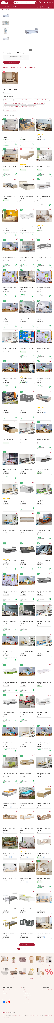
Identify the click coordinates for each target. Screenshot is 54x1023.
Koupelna (38, 7)
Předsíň (40, 976)
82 (50, 861)
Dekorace (9, 7)
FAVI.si (7, 1017)
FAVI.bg (51, 1015)
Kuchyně (32, 7)
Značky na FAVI (26, 993)
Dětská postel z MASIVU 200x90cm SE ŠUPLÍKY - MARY (34, 136)
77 (33, 836)
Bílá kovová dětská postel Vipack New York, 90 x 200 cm (17, 908)
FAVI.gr (4, 1017)
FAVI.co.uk (45, 1015)
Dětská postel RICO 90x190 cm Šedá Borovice (14, 500)
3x (43, 407)
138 (16, 149)
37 (33, 482)
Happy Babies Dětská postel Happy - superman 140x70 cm (34, 348)
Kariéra (5, 993)
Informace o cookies (27, 1005)
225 (16, 118)
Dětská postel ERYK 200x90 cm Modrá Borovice (15, 530)
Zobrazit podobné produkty (12, 62)
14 (16, 331)
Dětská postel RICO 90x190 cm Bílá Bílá (12, 348)
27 (16, 179)
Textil (14, 7)
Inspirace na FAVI (27, 995)
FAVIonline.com (6, 1012)
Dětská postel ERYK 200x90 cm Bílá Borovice (31, 651)
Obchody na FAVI (27, 991)
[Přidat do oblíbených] (50, 13)
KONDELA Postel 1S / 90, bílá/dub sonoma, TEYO (15, 196)
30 (33, 270)
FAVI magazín (26, 997)
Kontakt (5, 991)
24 (50, 695)
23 (33, 891)
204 (50, 118)
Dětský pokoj (31, 977)
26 (33, 209)
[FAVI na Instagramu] (6, 1002)
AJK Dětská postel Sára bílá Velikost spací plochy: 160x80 (34, 227)
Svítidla (19, 7)
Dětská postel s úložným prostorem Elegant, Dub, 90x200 (17, 853)
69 (16, 422)
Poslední (32, 948)
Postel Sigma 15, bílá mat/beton (11, 803)
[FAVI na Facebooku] (4, 1002)
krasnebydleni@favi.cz (10, 989)
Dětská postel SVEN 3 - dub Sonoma (29, 166)
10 (33, 149)
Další (25, 948)
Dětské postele (11, 9)
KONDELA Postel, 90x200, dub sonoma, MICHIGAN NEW (17, 439)
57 (50, 149)
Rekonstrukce (25, 7)
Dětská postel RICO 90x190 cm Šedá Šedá (30, 469)
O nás (24, 989)
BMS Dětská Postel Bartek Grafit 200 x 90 (13, 560)
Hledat (37, 2)
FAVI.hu (28, 1015)
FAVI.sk (15, 1015)
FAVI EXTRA (25, 1001)
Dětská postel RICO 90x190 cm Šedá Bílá (30, 439)
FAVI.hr (32, 1015)
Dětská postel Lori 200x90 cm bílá (45, 560)
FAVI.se (40, 1015)
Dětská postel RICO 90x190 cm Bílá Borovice (31, 742)
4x (43, 225)
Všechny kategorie (46, 7)
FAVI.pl (19, 1015)
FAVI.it (36, 1015)
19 (50, 916)
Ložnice (22, 976)
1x (26, 164)
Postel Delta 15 (40, 409)
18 (50, 786)
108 (50, 209)
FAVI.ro (23, 1015)
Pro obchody (26, 999)
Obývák (13, 976)
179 (33, 118)
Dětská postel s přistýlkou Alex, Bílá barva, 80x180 (32, 853)
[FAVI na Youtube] (9, 1002)
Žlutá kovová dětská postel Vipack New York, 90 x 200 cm (17, 933)
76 (50, 391)
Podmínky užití (26, 1003)
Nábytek (4, 7)
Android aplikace (48, 989)
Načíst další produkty (26, 944)
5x (43, 134)
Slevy (49, 976)
